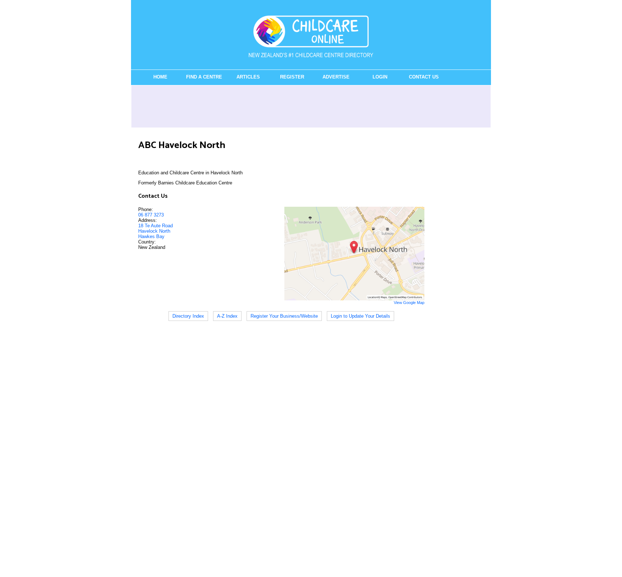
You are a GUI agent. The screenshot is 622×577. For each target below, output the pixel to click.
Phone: (145, 209)
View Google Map (409, 302)
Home (160, 77)
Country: (147, 242)
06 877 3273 (151, 215)
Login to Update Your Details (360, 316)
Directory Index (188, 316)
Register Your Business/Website (284, 316)
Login (380, 77)
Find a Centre (204, 77)
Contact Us (424, 77)
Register (292, 77)
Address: (147, 220)
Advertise (336, 77)
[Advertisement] (311, 106)
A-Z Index (227, 316)
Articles (248, 77)
